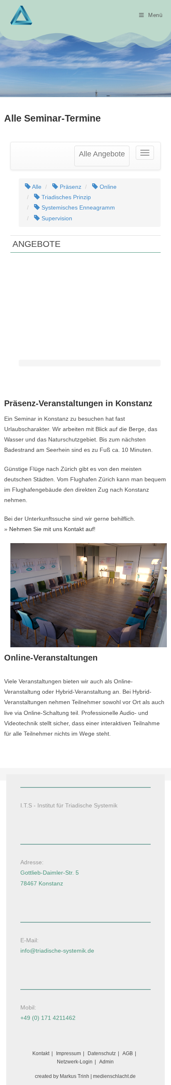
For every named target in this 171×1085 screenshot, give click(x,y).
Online (107, 186)
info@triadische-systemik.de (57, 950)
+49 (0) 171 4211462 (48, 1017)
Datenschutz (102, 1053)
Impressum (68, 1053)
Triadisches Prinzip (65, 197)
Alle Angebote (102, 154)
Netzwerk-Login (75, 1062)
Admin (106, 1062)
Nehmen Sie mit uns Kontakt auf (51, 529)
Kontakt (40, 1053)
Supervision (56, 218)
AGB (127, 1053)
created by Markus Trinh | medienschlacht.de (85, 1076)
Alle (36, 186)
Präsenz (69, 186)
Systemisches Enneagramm (77, 207)
